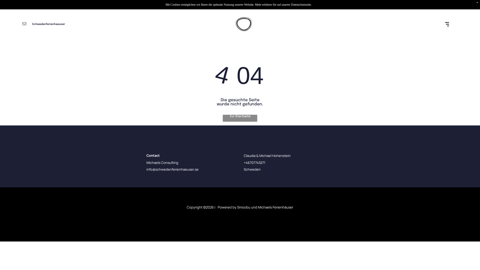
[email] (24, 24)
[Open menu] (447, 24)
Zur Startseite (240, 116)
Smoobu (243, 207)
